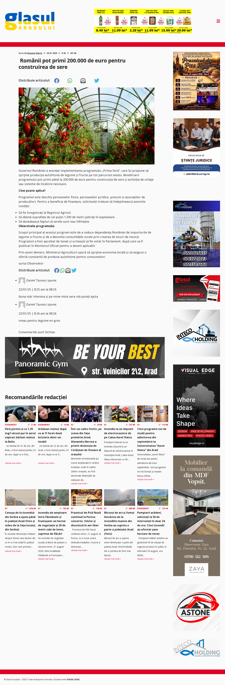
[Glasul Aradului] (37, 21)
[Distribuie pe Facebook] (56, 81)
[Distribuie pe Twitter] (96, 81)
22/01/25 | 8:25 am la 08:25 (37, 289)
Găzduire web (60, 679)
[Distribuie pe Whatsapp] (70, 81)
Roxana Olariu (34, 53)
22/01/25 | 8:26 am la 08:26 (37, 313)
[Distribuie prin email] (83, 81)
